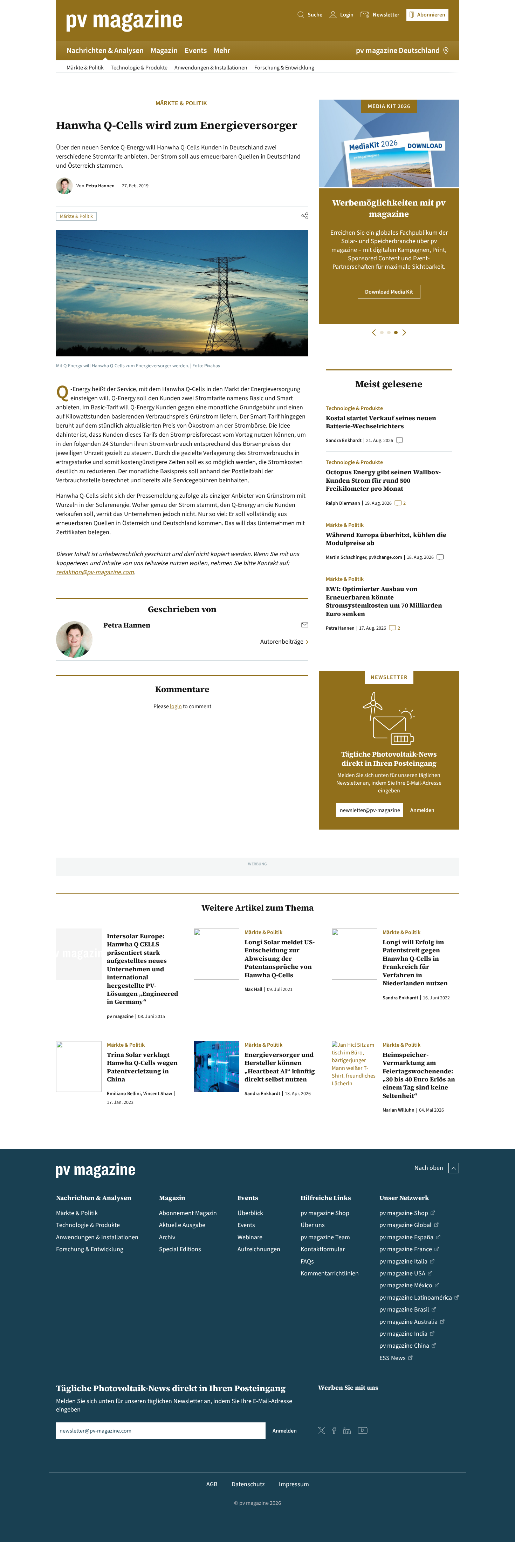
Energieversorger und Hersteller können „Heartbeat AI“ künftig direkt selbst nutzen (280, 1067)
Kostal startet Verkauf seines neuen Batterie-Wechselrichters (381, 422)
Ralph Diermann (343, 503)
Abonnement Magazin (188, 1213)
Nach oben (428, 1168)
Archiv (167, 1237)
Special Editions (180, 1249)
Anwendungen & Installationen (210, 67)
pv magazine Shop (325, 1213)
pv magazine (120, 1016)
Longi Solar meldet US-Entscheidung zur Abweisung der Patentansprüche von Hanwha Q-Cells (280, 958)
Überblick (250, 1213)
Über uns (313, 1225)
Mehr (222, 50)
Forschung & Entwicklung (284, 67)
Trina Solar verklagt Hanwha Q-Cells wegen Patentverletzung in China (142, 1067)
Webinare (250, 1237)
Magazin (164, 50)
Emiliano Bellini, (124, 1093)
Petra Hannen (100, 185)
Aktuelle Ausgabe (182, 1225)
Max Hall (253, 989)
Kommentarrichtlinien (330, 1273)
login (176, 706)
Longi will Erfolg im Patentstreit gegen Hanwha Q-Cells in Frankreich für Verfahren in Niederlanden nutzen (416, 962)
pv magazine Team (325, 1237)
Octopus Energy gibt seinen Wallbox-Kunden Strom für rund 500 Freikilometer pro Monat (383, 480)
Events (196, 50)
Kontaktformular (323, 1249)
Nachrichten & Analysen (105, 50)
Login (346, 15)
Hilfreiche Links (326, 1197)
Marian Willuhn (398, 1110)
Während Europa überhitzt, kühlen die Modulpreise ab (386, 539)
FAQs (307, 1261)
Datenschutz (248, 1484)
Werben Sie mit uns (348, 1387)
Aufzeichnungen (259, 1249)
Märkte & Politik (85, 67)
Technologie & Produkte (139, 67)
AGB (212, 1484)
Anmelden (422, 810)
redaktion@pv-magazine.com (95, 572)
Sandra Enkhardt (344, 440)
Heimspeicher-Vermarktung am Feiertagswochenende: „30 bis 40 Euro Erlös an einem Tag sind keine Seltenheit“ (419, 1075)
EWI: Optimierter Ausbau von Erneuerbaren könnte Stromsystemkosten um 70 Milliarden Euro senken (384, 601)
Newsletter (386, 15)
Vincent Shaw (157, 1093)
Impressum (294, 1484)
